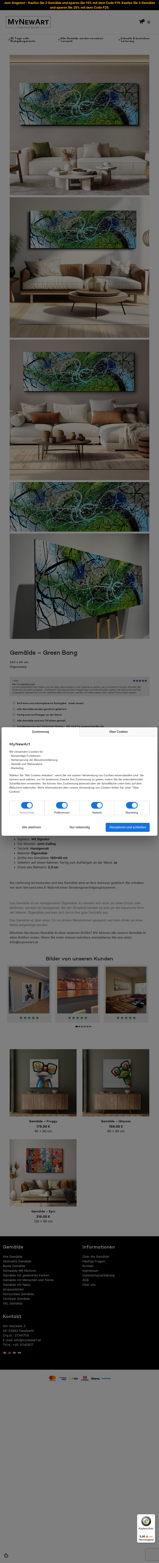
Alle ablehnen (31, 827)
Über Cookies (118, 731)
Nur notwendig (80, 827)
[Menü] (152, 1516)
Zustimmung (40, 731)
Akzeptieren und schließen (127, 827)
